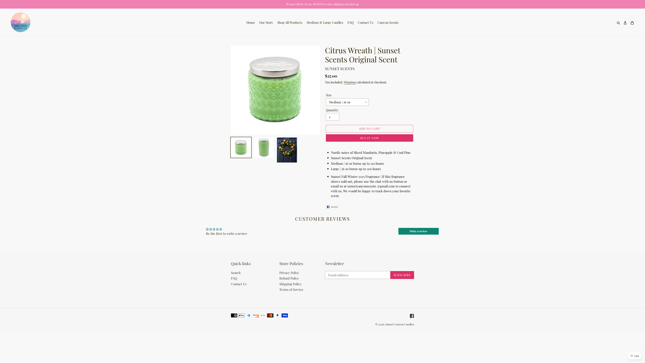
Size (329, 95)
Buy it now (369, 138)
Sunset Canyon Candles (399, 324)
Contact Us (239, 284)
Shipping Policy (290, 284)
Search (236, 272)
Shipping (350, 82)
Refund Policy (289, 278)
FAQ (234, 278)
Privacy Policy (289, 272)
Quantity (332, 110)
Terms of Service (291, 289)
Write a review (418, 231)
